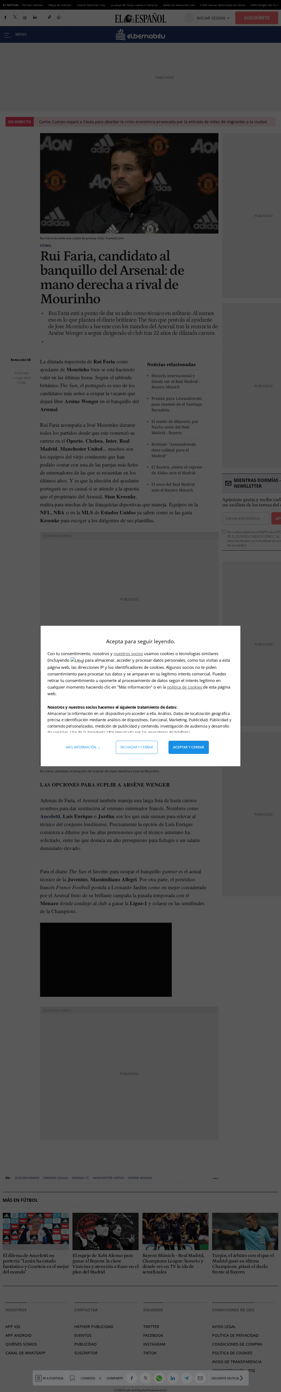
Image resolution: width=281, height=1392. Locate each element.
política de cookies (185, 687)
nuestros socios (128, 653)
